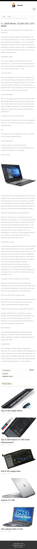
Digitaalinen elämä (7, 376)
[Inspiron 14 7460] (18, 488)
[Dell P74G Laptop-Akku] (18, 459)
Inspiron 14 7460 (8, 500)
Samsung (5, 373)
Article (9, 16)
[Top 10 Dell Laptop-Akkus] (18, 399)
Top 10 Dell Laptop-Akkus (11, 411)
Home (3, 16)
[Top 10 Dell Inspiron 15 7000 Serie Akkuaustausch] (18, 428)
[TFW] (18, 5)
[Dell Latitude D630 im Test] (18, 517)
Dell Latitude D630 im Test (12, 529)
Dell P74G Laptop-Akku (11, 471)
